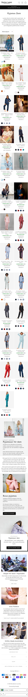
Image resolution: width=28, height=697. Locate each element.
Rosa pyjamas (9, 513)
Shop (13, 661)
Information (13, 652)
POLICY (13, 656)
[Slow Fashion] (14, 596)
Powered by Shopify (14, 686)
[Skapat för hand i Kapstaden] (14, 563)
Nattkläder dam (14, 547)
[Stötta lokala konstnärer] (14, 630)
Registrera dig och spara (13, 666)
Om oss (14, 583)
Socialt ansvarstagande (14, 618)
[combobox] (14, 690)
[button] (6, 55)
